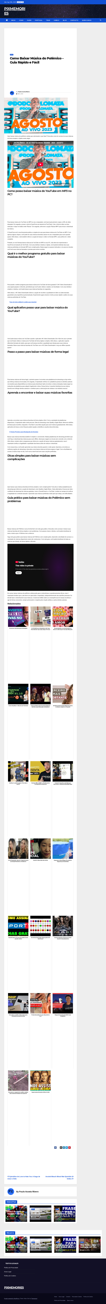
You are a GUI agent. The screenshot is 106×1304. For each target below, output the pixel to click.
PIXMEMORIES (14, 1287)
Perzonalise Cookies (77, 1296)
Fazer (29, 20)
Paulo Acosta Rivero (24, 91)
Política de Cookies (10, 1275)
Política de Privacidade (11, 1267)
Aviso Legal (7, 1271)
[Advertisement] (40, 39)
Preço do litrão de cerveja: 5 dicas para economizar (15, 1213)
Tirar (48, 20)
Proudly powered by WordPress (12, 1298)
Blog (65, 20)
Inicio (13, 20)
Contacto (74, 20)
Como (21, 20)
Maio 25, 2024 (12, 1250)
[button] (100, 20)
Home (55, 1296)
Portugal (38, 20)
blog (11, 54)
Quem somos (86, 20)
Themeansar (34, 1298)
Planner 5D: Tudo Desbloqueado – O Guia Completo (40, 1213)
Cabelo (56, 20)
